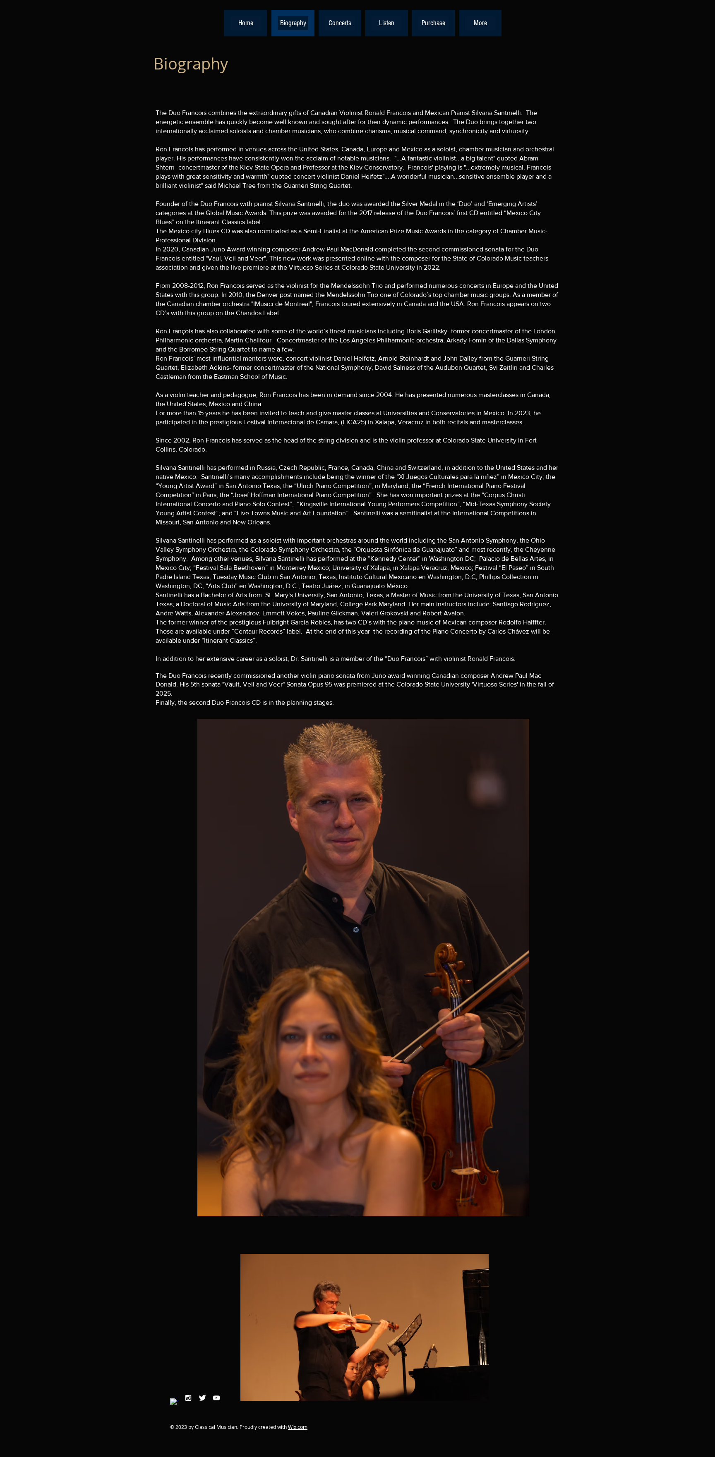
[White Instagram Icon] (188, 1398)
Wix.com (297, 1427)
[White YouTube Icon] (216, 1398)
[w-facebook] (174, 1402)
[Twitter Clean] (202, 1398)
